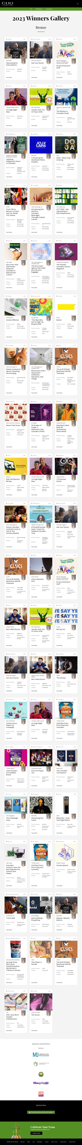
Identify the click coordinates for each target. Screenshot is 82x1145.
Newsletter (39, 1142)
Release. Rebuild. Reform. (63, 919)
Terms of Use (54, 1142)
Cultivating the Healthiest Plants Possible (38, 160)
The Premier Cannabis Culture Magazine (63, 266)
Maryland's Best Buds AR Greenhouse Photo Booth (62, 428)
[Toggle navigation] (78, 3)
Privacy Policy (63, 1142)
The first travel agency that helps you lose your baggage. (38, 269)
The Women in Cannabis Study (62, 112)
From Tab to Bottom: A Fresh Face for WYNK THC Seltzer (12, 212)
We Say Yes (60, 629)
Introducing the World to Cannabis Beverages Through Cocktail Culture (38, 214)
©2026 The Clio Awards (12, 1142)
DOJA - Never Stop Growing (63, 159)
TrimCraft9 (10, 918)
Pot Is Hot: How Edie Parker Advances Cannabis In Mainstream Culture (12, 269)
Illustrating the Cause (37, 819)
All (31, 9)
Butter (59, 320)
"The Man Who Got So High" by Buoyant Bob (37, 322)
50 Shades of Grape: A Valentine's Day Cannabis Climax (37, 428)
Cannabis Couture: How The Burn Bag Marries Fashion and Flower (13, 869)
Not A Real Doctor (13, 629)
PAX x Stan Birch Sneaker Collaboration (12, 1017)
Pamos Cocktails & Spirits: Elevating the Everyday (13, 371)
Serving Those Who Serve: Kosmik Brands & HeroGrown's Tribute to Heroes (13, 966)
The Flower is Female (36, 963)
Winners (23, 1142)
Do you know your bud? (63, 67)
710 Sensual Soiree (61, 480)
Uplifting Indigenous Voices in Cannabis (13, 161)
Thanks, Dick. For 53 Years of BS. (38, 111)
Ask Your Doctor (37, 63)
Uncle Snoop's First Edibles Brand (11, 773)
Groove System (62, 865)
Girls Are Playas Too (37, 772)
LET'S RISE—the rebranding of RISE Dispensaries (63, 211)
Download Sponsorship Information (42, 1112)
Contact (46, 1142)
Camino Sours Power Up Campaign (11, 725)
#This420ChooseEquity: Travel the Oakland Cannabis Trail (38, 530)
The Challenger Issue (12, 819)
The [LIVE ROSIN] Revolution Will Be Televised (63, 371)
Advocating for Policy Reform (12, 64)
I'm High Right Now (11, 111)
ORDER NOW (36, 1133)
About (28, 1142)
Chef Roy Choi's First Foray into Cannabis (62, 725)
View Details (9, 77)
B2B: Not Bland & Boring (13, 480)
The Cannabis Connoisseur (61, 772)
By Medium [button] (39, 9)
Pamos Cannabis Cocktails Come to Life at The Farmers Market (13, 530)
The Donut (35, 1015)
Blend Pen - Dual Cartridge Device (63, 819)
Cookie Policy (72, 1142)
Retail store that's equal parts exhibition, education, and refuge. (38, 375)
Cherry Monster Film (37, 580)
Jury (33, 1142)
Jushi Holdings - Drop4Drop (37, 919)
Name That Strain (13, 425)
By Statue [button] (49, 9)
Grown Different (12, 320)
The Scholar (61, 678)
